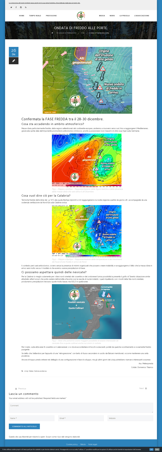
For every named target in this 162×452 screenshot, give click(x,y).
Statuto (83, 444)
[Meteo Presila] (81, 15)
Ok (151, 449)
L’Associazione (141, 16)
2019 (26, 371)
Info (157, 449)
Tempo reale (35, 16)
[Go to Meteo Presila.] (52, 33)
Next (141, 388)
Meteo (31, 371)
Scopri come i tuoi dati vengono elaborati (63, 437)
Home (21, 16)
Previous (22, 388)
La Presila (125, 16)
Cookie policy (72, 444)
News (112, 16)
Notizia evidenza (40, 371)
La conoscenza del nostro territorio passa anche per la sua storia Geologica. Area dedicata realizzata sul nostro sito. (44, 3)
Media (102, 16)
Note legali (92, 444)
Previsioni (51, 16)
